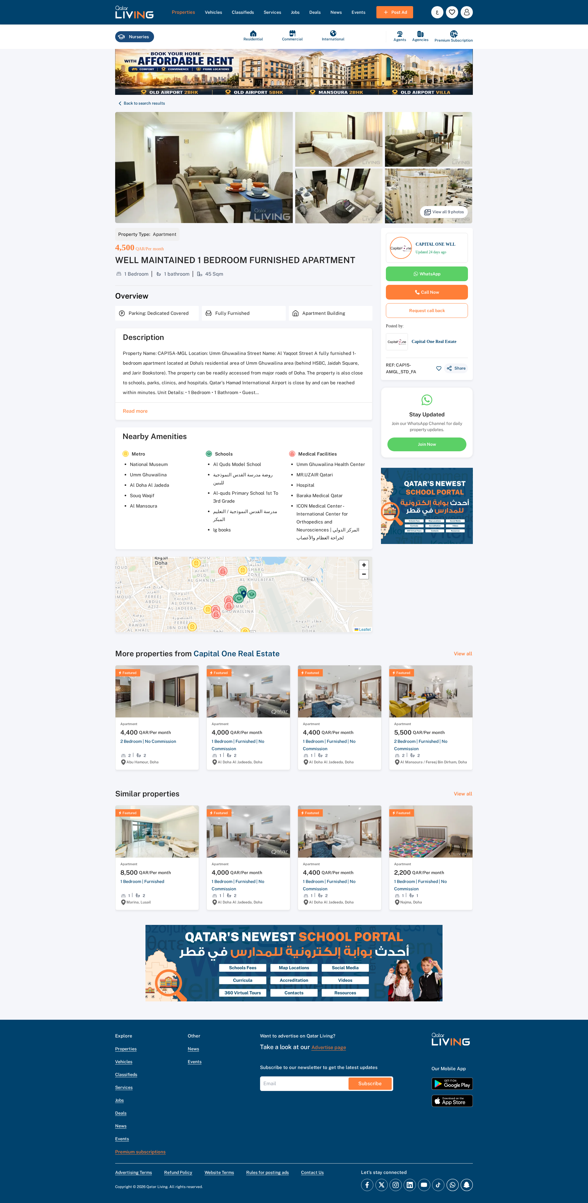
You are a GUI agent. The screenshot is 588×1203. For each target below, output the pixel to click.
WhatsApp (430, 273)
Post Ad (399, 12)
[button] (134, 12)
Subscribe (370, 1083)
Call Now (430, 292)
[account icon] (467, 12)
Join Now (427, 444)
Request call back (427, 310)
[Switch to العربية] (437, 12)
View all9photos (448, 212)
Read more (135, 411)
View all (463, 654)
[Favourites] (452, 12)
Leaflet (364, 629)
